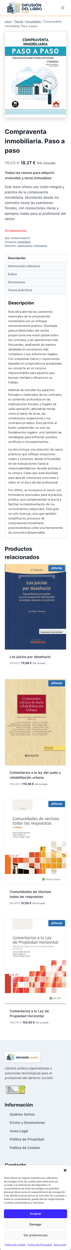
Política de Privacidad (40, 1244)
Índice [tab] (12, 274)
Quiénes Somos (22, 1114)
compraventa (25, 245)
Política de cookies (15, 1244)
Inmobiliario (24, 241)
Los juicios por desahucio (30, 657)
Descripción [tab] (17, 258)
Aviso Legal (60, 1244)
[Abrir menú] (62, 8)
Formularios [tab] (16, 282)
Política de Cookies (25, 1148)
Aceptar (35, 1213)
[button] (65, 1170)
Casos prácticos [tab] (20, 290)
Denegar (35, 1224)
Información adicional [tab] (24, 266)
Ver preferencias (35, 1235)
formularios (40, 245)
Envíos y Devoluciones (27, 1123)
